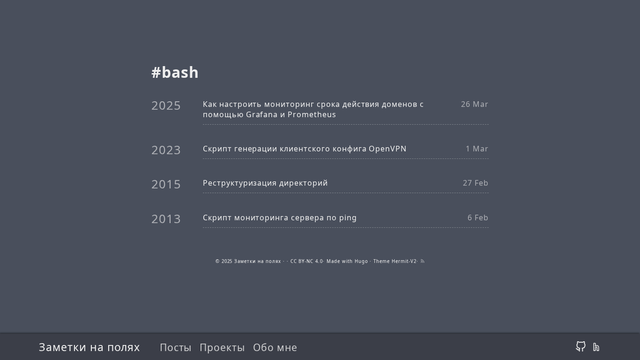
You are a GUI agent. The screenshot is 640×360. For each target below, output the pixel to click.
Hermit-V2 (404, 261)
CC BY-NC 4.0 (306, 261)
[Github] (580, 346)
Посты (176, 347)
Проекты (222, 347)
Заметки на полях (89, 346)
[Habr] (595, 346)
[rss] (422, 261)
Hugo (361, 261)
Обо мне (275, 347)
